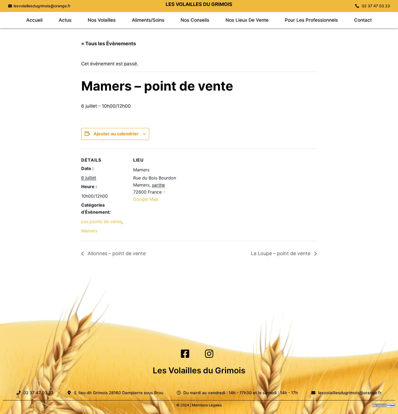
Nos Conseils (195, 20)
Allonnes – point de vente (116, 253)
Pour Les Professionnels (311, 20)
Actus (65, 20)
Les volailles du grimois (199, 4)
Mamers (89, 230)
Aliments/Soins (148, 20)
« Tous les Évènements (108, 43)
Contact (363, 20)
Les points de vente (101, 221)
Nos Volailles (102, 20)
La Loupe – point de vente (281, 253)
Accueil (34, 20)
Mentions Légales (207, 405)
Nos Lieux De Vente (247, 20)
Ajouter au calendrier (116, 133)
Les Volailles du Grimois (199, 370)
